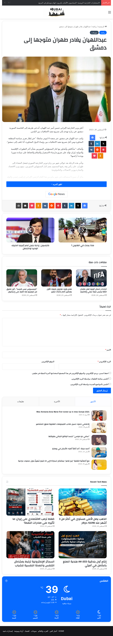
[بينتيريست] (103, 150)
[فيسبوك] (92, 137)
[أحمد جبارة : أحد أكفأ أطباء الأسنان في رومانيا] (99, 452)
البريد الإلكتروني (104, 361)
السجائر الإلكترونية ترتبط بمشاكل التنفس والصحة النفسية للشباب (34, 563)
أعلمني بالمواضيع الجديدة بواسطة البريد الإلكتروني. (89, 384)
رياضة (94, 26)
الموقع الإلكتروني (47, 361)
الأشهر (93, 401)
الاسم (108, 350)
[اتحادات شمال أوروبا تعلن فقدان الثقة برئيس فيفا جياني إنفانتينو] (91, 278)
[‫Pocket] (94, 156)
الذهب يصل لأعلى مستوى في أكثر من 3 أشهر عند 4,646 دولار (83, 520)
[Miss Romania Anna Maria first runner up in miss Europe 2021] (99, 415)
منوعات (94, 32)
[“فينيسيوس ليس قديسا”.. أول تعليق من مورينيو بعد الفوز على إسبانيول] (21, 278)
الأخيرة (57, 401)
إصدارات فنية (8, 631)
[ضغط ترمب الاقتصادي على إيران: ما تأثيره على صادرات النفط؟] (30, 502)
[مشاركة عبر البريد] (25, 205)
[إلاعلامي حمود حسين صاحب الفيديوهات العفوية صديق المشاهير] (99, 428)
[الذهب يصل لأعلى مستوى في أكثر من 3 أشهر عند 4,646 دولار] (83, 502)
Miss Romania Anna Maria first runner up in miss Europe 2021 (62, 412)
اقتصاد (27, 631)
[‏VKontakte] (91, 150)
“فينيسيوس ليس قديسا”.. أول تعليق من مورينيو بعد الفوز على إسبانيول (21, 290)
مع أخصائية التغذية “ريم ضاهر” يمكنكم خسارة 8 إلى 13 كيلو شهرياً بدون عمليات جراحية (53, 461)
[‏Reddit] (97, 150)
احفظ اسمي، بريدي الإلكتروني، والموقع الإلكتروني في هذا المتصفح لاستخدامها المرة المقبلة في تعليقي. (70, 373)
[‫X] (103, 143)
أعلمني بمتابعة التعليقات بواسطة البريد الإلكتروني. (90, 379)
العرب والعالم (43, 631)
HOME (61, 631)
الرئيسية (101, 26)
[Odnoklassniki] (100, 156)
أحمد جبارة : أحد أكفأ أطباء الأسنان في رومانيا (70, 449)
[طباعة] (18, 205)
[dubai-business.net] (56, 12)
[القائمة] (109, 13)
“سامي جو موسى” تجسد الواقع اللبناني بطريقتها (68, 436)
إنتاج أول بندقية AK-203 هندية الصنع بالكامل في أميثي (85, 563)
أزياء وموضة (18, 631)
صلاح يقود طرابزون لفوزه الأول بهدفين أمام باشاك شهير (59, 290)
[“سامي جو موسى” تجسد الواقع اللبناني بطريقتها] (99, 440)
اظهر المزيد (57, 184)
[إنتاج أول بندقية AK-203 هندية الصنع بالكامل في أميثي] (83, 544)
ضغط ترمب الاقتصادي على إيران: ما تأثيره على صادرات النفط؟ (33, 520)
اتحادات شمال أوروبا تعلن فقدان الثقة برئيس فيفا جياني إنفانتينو (93, 290)
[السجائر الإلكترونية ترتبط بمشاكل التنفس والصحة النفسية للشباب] (30, 544)
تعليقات (20, 401)
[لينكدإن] (97, 143)
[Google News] (56, 194)
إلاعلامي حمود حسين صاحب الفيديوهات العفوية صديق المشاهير (62, 424)
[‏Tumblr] (91, 143)
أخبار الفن (53, 631)
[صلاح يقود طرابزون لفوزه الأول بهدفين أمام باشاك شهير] (56, 278)
